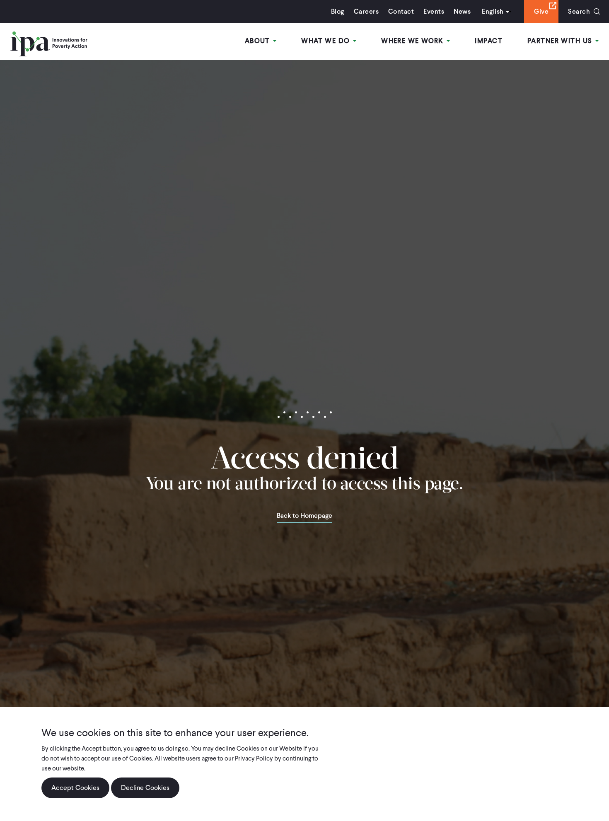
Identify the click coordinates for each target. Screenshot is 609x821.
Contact (401, 11)
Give (541, 11)
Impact (489, 40)
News (462, 11)
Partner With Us (560, 40)
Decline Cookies (145, 787)
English (492, 11)
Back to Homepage (304, 516)
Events (433, 11)
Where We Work (413, 40)
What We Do (326, 40)
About (259, 40)
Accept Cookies (75, 787)
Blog (337, 11)
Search (579, 11)
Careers (366, 11)
